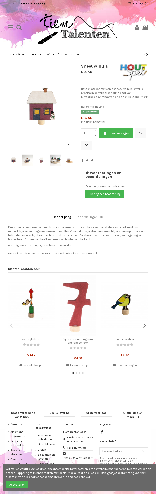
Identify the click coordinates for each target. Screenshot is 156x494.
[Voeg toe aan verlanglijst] (140, 133)
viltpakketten (47, 444)
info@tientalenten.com (78, 457)
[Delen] (82, 160)
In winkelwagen (119, 133)
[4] (34, 344)
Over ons (16, 459)
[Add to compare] (86, 145)
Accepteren (17, 484)
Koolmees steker (125, 339)
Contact (12, 3)
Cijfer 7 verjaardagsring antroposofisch (78, 340)
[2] (27, 344)
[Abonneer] (143, 451)
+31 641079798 (76, 447)
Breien (42, 449)
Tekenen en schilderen (45, 437)
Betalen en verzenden (17, 443)
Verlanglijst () (139, 3)
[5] (38, 344)
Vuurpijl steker (31, 339)
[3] (31, 344)
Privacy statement (17, 452)
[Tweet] (87, 160)
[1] (24, 344)
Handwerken (46, 464)
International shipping (33, 3)
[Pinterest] (92, 160)
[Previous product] (145, 54)
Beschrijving (62, 217)
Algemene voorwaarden (19, 434)
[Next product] (147, 54)
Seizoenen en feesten (46, 456)
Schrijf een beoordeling (105, 194)
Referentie (87, 106)
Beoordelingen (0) (89, 217)
